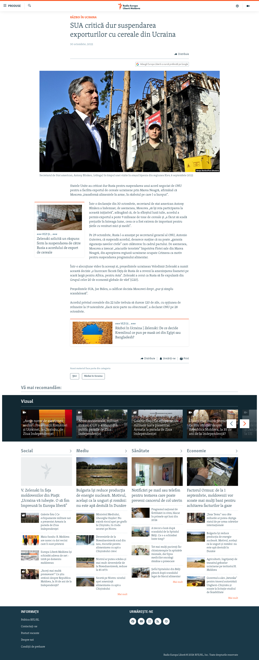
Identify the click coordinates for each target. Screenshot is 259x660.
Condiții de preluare (33, 646)
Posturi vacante (30, 633)
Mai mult (122, 594)
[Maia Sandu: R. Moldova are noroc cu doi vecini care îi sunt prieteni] (30, 540)
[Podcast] (237, 6)
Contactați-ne (29, 626)
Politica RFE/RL (30, 620)
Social (27, 451)
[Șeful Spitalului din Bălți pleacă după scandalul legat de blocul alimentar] (141, 573)
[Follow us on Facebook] (133, 621)
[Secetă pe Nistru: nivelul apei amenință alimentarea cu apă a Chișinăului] (85, 581)
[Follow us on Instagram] (149, 621)
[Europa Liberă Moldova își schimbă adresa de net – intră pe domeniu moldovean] (30, 555)
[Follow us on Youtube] (141, 621)
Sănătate (140, 451)
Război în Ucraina (83, 17)
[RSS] (158, 621)
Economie (196, 451)
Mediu (82, 451)
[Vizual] (248, 6)
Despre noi (27, 640)
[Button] (181, 54)
